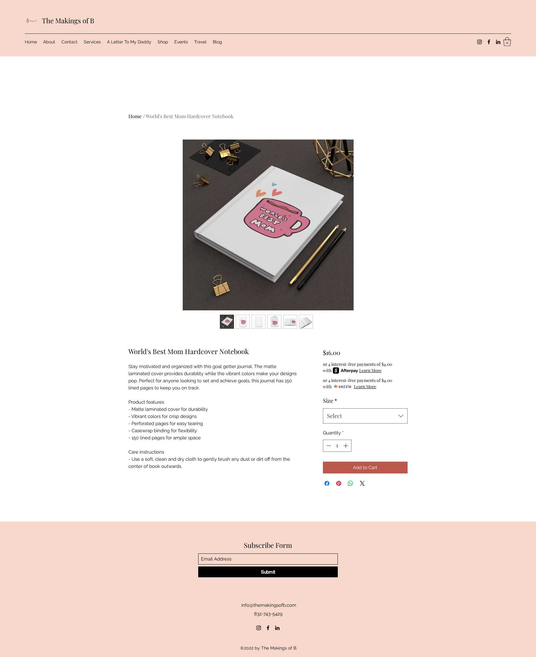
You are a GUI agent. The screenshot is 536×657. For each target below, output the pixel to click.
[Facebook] (489, 42)
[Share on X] (362, 483)
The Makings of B (68, 20)
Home (135, 116)
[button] (507, 41)
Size (330, 400)
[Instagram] (479, 42)
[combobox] (365, 416)
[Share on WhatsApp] (350, 483)
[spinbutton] (337, 445)
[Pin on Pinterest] (338, 483)
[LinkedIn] (498, 42)
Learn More (370, 370)
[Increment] (346, 445)
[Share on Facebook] (327, 483)
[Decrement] (328, 445)
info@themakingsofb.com (268, 605)
